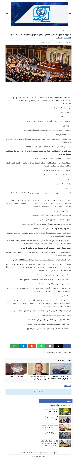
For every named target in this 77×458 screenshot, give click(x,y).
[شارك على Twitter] (58, 346)
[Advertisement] (38, 89)
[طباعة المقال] (14, 346)
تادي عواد (68, 42)
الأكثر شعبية (55, 405)
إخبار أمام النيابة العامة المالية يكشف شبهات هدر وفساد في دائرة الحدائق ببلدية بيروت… (49, 444)
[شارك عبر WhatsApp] (41, 346)
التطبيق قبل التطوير (16, 376)
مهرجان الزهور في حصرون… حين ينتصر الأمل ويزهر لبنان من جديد (49, 427)
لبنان (63, 30)
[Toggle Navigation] (71, 14)
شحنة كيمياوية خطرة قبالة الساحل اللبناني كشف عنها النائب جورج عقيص (60, 378)
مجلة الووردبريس (36, 456)
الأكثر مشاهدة (65, 405)
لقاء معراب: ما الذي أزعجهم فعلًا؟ (50, 418)
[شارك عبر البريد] (49, 346)
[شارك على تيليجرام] (23, 346)
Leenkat (22, 452)
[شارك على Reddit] (32, 346)
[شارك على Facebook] (67, 346)
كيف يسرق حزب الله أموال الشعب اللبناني (50, 410)
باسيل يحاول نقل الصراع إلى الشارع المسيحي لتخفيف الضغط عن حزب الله (38, 378)
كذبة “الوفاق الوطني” (51, 433)
